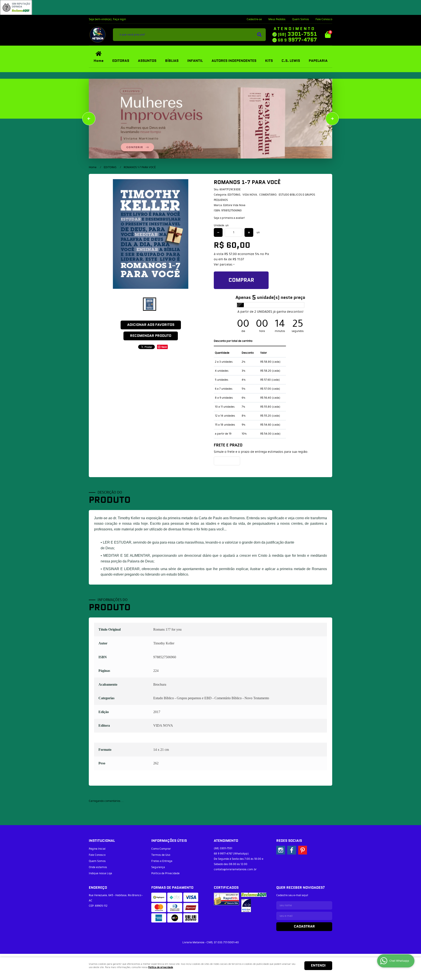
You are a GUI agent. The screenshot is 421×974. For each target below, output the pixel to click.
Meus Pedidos (276, 19)
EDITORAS (120, 61)
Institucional (102, 840)
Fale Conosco (324, 19)
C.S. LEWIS (291, 61)
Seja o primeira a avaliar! (229, 218)
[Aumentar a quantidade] (248, 232)
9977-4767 (297, 39)
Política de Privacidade (165, 873)
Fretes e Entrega (161, 861)
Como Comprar (161, 849)
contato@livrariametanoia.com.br (235, 869)
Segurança (158, 867)
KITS (269, 61)
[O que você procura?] (259, 34)
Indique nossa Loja (100, 873)
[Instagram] (280, 850)
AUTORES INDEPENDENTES (234, 61)
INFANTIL (195, 61)
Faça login (119, 19)
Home (98, 61)
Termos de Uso (160, 855)
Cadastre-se (254, 19)
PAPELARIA (318, 61)
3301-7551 (297, 34)
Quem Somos (300, 19)
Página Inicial (97, 849)
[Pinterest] (302, 850)
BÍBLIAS (171, 61)
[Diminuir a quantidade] (218, 232)
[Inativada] (246, 905)
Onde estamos (98, 867)
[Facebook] (291, 850)
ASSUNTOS (147, 61)
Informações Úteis (169, 840)
